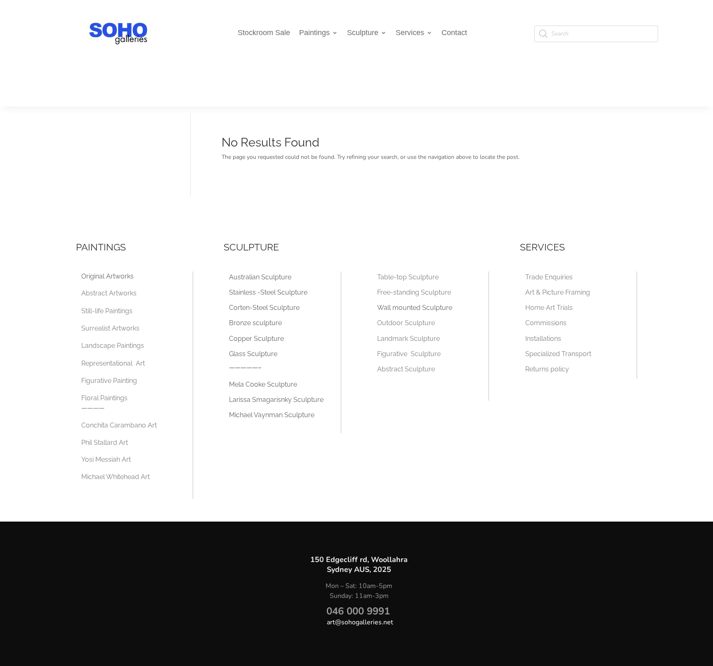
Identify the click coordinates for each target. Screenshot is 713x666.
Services (410, 33)
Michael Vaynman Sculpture (271, 415)
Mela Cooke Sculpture (263, 384)
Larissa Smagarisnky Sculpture (276, 400)
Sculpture (362, 33)
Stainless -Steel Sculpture (268, 292)
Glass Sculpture (253, 354)
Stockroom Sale (264, 33)
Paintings (314, 33)
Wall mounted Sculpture (414, 308)
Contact (454, 33)
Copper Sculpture (256, 338)
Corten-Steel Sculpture (264, 308)
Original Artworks (107, 276)
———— (92, 408)
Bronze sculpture (255, 323)
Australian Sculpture (260, 277)
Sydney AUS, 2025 (359, 569)
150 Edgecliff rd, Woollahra (359, 559)
